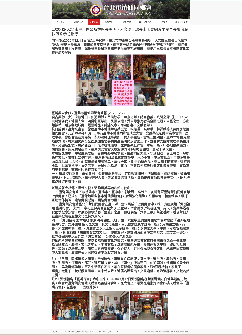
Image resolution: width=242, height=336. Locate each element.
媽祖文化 (109, 22)
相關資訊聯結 (181, 22)
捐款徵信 (163, 22)
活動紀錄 (94, 22)
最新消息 (60, 22)
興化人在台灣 (145, 22)
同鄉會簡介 (79, 22)
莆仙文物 (127, 22)
